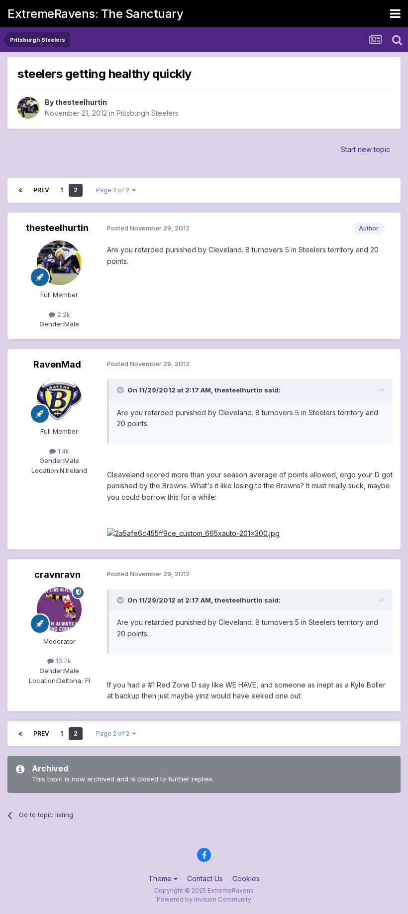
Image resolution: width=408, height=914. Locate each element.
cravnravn (57, 574)
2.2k (62, 314)
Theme (161, 878)
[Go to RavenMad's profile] (59, 399)
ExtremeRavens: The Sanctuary (95, 13)
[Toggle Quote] (121, 390)
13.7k (62, 661)
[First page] (20, 190)
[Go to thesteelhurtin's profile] (28, 108)
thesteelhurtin (81, 102)
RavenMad (57, 364)
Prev (41, 190)
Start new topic (365, 149)
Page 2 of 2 (114, 190)
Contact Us (205, 878)
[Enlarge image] (193, 533)
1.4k (62, 451)
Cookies (246, 878)
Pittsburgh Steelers (147, 113)
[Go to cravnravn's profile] (59, 609)
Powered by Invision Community (204, 899)
